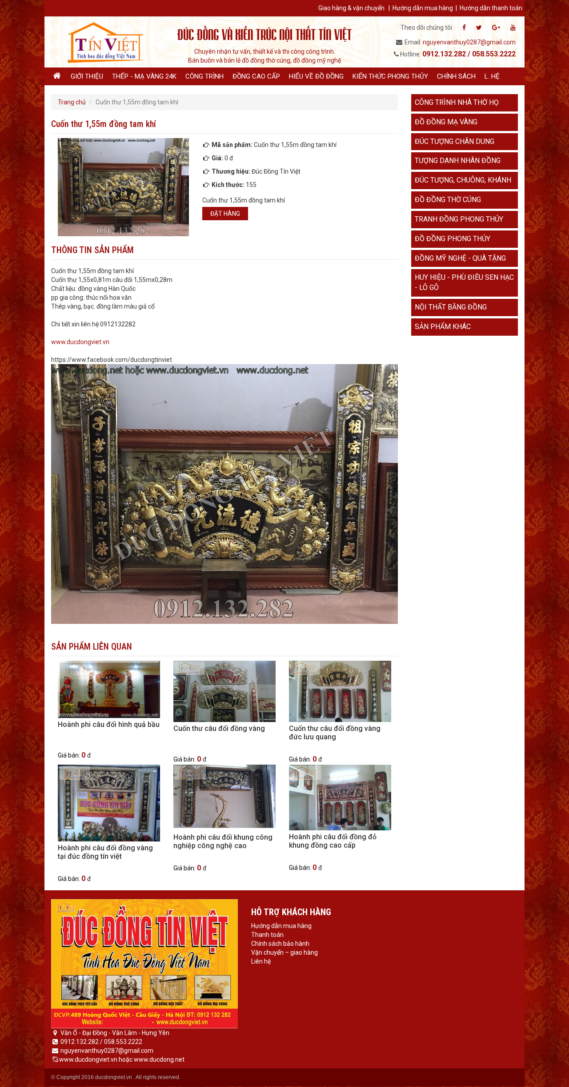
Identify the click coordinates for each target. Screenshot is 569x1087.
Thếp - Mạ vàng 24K (144, 76)
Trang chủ (72, 102)
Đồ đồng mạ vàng (446, 122)
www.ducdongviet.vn (80, 341)
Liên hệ (261, 961)
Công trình (204, 76)
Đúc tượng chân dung (454, 141)
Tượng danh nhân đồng (458, 160)
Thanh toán (267, 934)
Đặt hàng (225, 213)
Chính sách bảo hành (280, 943)
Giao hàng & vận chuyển (351, 8)
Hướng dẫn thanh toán (491, 8)
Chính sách (456, 76)
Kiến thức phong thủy (390, 76)
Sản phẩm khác (443, 326)
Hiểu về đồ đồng (316, 76)
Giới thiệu (87, 76)
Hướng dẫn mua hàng (423, 8)
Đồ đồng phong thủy (452, 238)
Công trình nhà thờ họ (457, 102)
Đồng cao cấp (256, 76)
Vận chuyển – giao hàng (284, 952)
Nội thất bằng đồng (451, 307)
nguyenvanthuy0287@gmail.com (469, 42)
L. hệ (492, 76)
